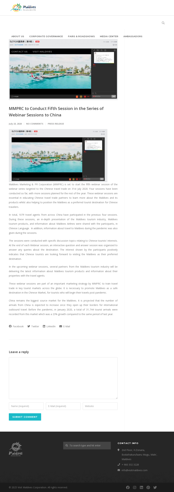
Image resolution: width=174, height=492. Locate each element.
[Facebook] (127, 487)
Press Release (56, 123)
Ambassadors (132, 36)
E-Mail (66, 326)
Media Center (109, 36)
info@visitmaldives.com (134, 470)
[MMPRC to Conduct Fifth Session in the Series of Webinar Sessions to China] (63, 69)
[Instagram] (134, 487)
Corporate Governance (46, 36)
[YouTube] (161, 487)
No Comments (34, 123)
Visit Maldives (42, 51)
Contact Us (19, 51)
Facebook (18, 326)
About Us (17, 36)
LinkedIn (51, 326)
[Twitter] (155, 487)
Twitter (35, 326)
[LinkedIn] (141, 487)
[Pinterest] (148, 487)
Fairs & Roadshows (81, 36)
